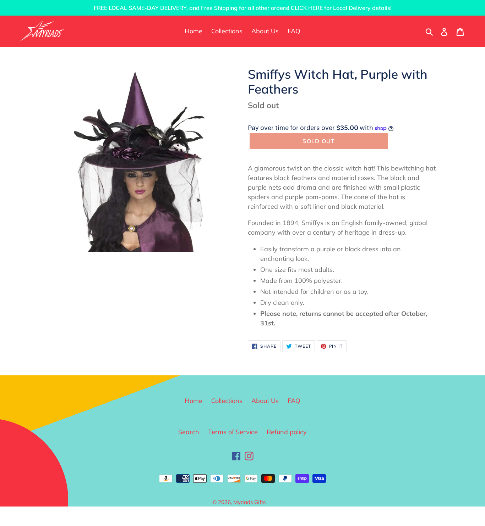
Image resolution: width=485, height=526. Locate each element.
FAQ (294, 401)
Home (193, 401)
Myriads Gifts (249, 502)
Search (188, 432)
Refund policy (287, 432)
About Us (265, 401)
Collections (227, 401)
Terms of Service (233, 432)
